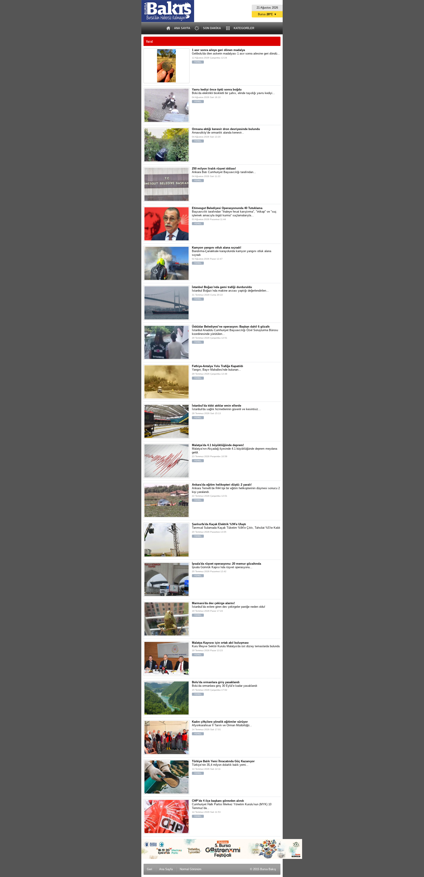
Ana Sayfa (166, 869)
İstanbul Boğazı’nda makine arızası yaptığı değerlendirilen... (230, 292)
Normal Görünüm (190, 869)
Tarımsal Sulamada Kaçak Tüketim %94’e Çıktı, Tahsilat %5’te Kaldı (236, 529)
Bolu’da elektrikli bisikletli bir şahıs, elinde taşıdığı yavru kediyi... (233, 95)
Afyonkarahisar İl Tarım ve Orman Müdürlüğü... (222, 727)
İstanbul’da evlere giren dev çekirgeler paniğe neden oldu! (228, 609)
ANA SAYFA (182, 28)
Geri (149, 869)
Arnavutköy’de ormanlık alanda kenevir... (226, 134)
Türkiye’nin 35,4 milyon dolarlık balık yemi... (223, 767)
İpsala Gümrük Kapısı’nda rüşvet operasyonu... (226, 569)
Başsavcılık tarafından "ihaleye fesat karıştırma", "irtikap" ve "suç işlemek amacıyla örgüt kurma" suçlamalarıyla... (234, 215)
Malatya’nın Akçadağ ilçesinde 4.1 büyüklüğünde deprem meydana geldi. (234, 452)
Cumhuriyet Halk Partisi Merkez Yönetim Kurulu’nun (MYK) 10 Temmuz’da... (231, 808)
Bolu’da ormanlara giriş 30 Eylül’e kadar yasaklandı (224, 688)
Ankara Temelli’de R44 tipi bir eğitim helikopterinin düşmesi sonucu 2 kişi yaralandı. (236, 492)
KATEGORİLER (244, 28)
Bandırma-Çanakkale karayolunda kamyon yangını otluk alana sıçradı (231, 255)
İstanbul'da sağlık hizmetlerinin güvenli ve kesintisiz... (226, 411)
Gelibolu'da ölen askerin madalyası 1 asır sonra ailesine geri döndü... (236, 55)
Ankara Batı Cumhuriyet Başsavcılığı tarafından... (224, 174)
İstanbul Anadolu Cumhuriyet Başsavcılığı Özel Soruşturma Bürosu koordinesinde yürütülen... (235, 334)
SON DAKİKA (212, 28)
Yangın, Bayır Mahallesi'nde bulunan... (217, 371)
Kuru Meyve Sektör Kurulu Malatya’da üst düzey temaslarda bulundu (236, 648)
